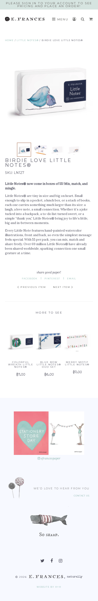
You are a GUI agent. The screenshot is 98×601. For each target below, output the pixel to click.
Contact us (81, 496)
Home (9, 40)
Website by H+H (49, 587)
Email (71, 278)
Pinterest (52, 278)
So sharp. (49, 534)
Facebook (30, 278)
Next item (62, 287)
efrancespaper (50, 458)
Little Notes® (28, 40)
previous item (32, 287)
